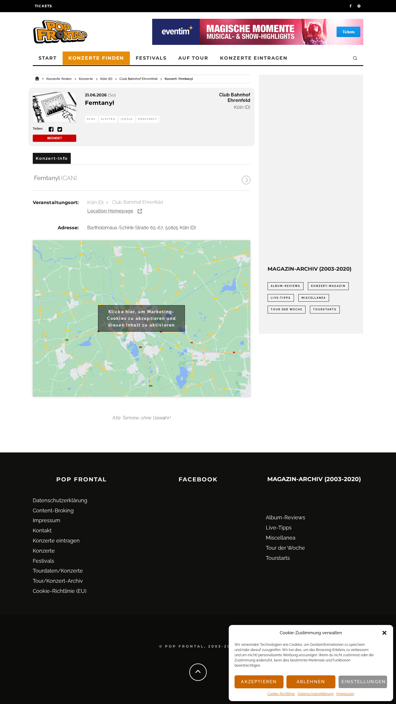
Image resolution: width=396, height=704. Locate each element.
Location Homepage (110, 211)
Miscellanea (313, 297)
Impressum (345, 694)
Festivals (151, 58)
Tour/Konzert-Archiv (58, 581)
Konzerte (44, 551)
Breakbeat (147, 119)
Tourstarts (325, 309)
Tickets (43, 6)
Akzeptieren (259, 681)
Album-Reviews (285, 286)
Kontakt (42, 530)
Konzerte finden (96, 58)
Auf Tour (193, 58)
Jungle (127, 119)
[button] (384, 633)
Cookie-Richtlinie (281, 694)
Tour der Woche (286, 309)
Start (48, 58)
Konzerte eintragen (254, 58)
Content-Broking (53, 510)
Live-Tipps (281, 297)
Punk (91, 119)
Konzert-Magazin (328, 286)
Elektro (108, 119)
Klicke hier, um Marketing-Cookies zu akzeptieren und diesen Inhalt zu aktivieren (141, 318)
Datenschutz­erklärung (315, 694)
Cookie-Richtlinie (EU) (59, 591)
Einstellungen (363, 681)
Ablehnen (311, 681)
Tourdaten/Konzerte (58, 571)
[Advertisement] (311, 170)
